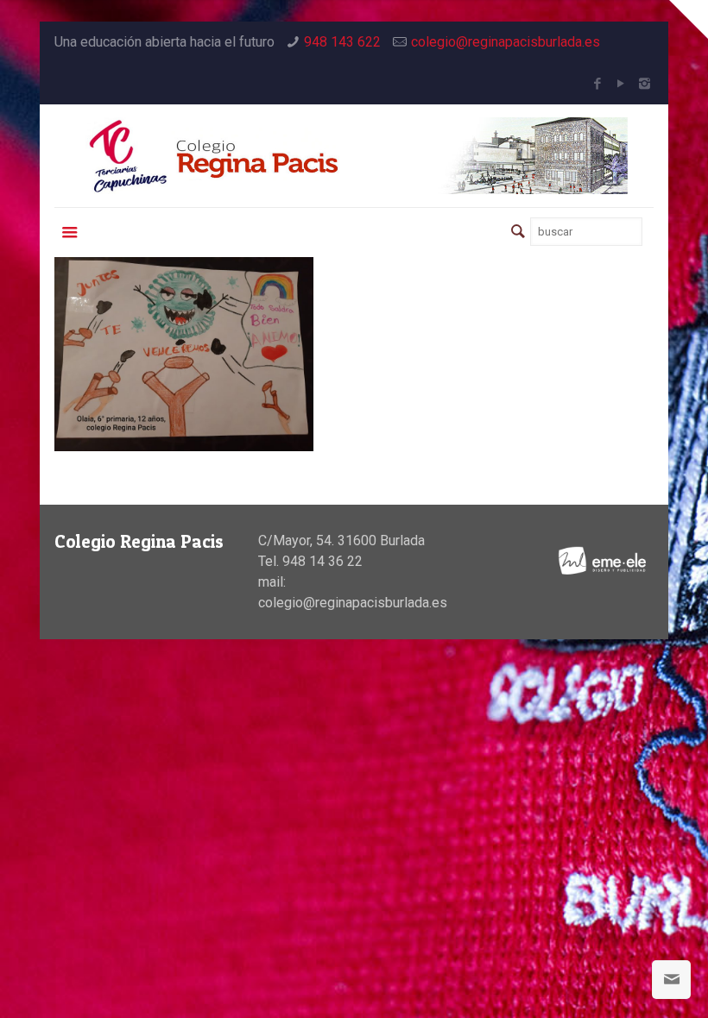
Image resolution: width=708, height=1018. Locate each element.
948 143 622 (342, 42)
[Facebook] (598, 83)
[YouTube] (621, 83)
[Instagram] (644, 83)
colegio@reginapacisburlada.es (505, 42)
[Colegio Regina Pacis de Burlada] (354, 155)
